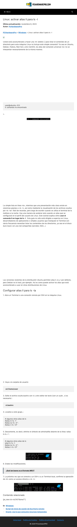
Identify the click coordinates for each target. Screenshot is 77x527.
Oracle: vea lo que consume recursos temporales (26, 512)
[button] (72, 12)
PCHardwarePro (9, 33)
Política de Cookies (30, 520)
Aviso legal (17, 520)
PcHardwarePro (15, 27)
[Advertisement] (38, 67)
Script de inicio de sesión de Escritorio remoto (25, 509)
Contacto (60, 520)
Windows (22, 33)
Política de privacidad (47, 520)
